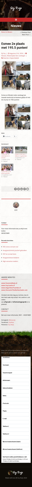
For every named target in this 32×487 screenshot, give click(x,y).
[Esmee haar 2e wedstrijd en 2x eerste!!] (7, 150)
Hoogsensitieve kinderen (11, 258)
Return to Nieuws (6, 32)
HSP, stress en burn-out (10, 247)
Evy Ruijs (11, 325)
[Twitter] (18, 189)
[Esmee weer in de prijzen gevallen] (7, 167)
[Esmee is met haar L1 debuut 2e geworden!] (21, 150)
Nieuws (3, 56)
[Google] (24, 189)
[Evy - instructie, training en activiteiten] (16, 9)
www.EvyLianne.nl (8, 285)
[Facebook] (15, 189)
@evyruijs (12, 320)
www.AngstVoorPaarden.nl (11, 288)
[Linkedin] (21, 189)
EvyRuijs (11, 322)
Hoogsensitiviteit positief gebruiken (15, 250)
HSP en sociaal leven (9, 254)
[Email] (27, 189)
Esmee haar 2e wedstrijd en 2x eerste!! (5, 156)
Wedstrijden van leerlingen (16, 56)
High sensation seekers (10, 261)
